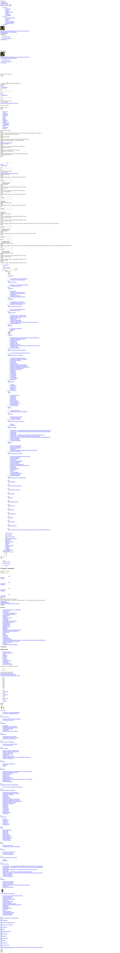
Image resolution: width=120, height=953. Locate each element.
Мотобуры (12, 329)
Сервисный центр (9, 549)
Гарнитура (12, 386)
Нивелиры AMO (14, 343)
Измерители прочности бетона (17, 368)
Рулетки (4, 634)
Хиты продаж (3, 39)
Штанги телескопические (15, 446)
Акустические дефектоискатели (10, 613)
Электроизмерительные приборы (10, 644)
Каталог (2, 604)
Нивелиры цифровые (15, 347)
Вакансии (8, 540)
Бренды (7, 547)
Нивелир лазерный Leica (15, 323)
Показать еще (13, 294)
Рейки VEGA (13, 399)
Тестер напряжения (14, 472)
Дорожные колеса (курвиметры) (10, 621)
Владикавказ (5, 113)
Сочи (4, 126)
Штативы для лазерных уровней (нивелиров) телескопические (23, 450)
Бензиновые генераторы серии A (17, 292)
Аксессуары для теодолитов (16, 416)
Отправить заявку (5, 183)
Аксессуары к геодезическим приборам (18, 278)
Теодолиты (5, 636)
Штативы (5, 643)
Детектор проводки (14, 458)
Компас (12, 424)
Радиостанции (6, 632)
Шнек (11, 330)
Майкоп (4, 119)
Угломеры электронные (15, 440)
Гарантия (7, 543)
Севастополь (5, 123)
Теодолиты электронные (15, 419)
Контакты (8, 548)
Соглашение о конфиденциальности (8, 674)
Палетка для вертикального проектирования (20, 352)
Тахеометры (5, 635)
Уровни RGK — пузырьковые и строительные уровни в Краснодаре (25, 436)
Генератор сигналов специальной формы (19, 284)
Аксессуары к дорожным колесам (17, 309)
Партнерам (5, 661)
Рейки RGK (13, 397)
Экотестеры (13, 379)
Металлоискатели (7, 626)
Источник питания (14, 463)
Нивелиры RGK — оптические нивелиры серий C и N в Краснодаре (25, 345)
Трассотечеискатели (7, 638)
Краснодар (5, 111)
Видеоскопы (13, 362)
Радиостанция (13, 390)
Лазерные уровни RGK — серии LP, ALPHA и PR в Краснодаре (24, 322)
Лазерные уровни (6, 624)
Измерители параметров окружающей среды (20, 367)
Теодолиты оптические (15, 417)
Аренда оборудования (7, 652)
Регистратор (13, 469)
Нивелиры (5, 628)
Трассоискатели (6, 637)
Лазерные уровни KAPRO (16, 321)
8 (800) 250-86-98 (4, 3)
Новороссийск (6, 122)
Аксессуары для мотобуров (16, 328)
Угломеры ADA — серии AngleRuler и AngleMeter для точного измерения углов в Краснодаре (30, 430)
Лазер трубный (6, 615)
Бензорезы (5, 616)
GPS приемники (6, 610)
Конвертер (12, 389)
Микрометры (13, 371)
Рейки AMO (13, 396)
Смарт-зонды (13, 376)
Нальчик (5, 121)
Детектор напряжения (15, 457)
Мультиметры (13, 467)
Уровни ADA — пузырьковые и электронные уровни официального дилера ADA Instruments (30, 431)
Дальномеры (5, 619)
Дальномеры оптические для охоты (18, 303)
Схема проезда (3, 601)
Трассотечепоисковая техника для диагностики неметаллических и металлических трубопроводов (24, 640)
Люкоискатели (6, 625)
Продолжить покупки (5, 103)
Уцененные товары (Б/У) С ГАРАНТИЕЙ (12, 609)
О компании (8, 546)
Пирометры (13, 372)
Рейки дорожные (14, 402)
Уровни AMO (13, 432)
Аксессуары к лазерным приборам (17, 279)
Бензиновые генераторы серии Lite (17, 293)
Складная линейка (14, 405)
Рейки (4, 633)
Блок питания (13, 385)
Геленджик (5, 114)
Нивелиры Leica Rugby (15, 344)
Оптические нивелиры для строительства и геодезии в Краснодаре (24, 337)
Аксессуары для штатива (15, 445)
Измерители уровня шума (16, 369)
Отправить (3, 201)
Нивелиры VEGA (14, 346)
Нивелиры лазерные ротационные (17, 338)
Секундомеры (13, 374)
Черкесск (5, 128)
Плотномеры (13, 373)
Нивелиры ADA (14, 342)
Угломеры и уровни (7, 642)
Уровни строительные (15, 438)
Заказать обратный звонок (6, 5)
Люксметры (13, 370)
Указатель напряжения (15, 474)
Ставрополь (5, 127)
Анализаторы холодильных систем (17, 358)
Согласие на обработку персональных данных (10, 675)
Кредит (7, 544)
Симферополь (6, 125)
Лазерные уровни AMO (15, 319)
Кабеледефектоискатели (8, 622)
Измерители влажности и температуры (18, 364)
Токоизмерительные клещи (16, 473)
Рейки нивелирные (14, 400)
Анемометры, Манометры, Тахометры (18, 359)
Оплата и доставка (9, 545)
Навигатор (12, 425)
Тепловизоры (13, 377)
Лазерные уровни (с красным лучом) (18, 316)
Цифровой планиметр (15, 475)
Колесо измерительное (15, 310)
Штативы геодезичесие (15, 447)
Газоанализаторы (14, 363)
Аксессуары (13, 291)
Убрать (1, 85)
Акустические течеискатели (9, 614)
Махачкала (5, 120)
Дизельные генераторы (15, 295)
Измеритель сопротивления (16, 460)
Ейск (4, 117)
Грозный (5, 116)
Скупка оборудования (7, 664)
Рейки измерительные (15, 403)
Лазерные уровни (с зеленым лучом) (18, 315)
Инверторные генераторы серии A (17, 296)
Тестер (11, 471)
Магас (4, 118)
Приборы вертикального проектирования (12, 630)
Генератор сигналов (7, 617)
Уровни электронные (15, 439)
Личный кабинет (6, 267)
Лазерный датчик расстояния (16, 304)
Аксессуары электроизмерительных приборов (20, 456)
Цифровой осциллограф (15, 286)
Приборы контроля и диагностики (10, 631)
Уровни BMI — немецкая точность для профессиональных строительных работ (27, 434)
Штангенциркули (14, 378)
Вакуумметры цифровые (15, 360)
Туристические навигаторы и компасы (11, 641)
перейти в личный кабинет (6, 142)
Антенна (12, 384)
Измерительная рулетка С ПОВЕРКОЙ (18, 411)
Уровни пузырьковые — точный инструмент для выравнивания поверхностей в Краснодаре (30, 437)
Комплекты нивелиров (15, 339)
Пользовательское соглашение (6, 673)
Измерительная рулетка (15, 410)
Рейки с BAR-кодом (14, 395)
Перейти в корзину (14, 103)
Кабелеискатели (6, 623)
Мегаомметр (13, 466)
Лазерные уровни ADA (15, 317)
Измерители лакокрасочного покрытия (18, 365)
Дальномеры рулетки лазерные (17, 301)
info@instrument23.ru (4, 602)
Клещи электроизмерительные (17, 464)
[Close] (1, 76)
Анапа (4, 112)
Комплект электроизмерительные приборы (19, 465)
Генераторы (5, 618)
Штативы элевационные (15, 451)
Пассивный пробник (14, 468)
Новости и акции (9, 541)
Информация (3, 646)
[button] (1, 49)
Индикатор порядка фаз (15, 462)
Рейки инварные (14, 404)
